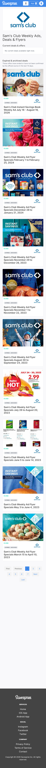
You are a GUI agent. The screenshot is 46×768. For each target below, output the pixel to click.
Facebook (23, 730)
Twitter (23, 734)
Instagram (23, 726)
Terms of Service (23, 748)
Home (23, 709)
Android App (23, 716)
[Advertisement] (23, 607)
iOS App (23, 713)
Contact (23, 751)
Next (35, 574)
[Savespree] (2, 3)
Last (23, 580)
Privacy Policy (23, 744)
